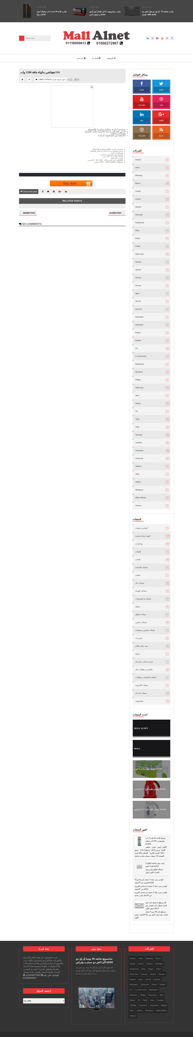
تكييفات (138, 552)
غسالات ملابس (141, 622)
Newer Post (29, 213)
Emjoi (137, 238)
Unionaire (139, 450)
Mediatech (139, 364)
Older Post (115, 213)
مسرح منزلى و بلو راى (144, 662)
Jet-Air (138, 301)
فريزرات (138, 638)
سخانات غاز (139, 583)
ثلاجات (137, 559)
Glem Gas (139, 254)
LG (136, 348)
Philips (138, 380)
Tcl (136, 411)
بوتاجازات (139, 544)
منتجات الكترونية (141, 685)
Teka (137, 427)
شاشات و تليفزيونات (143, 599)
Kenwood (139, 325)
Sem (137, 395)
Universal (139, 458)
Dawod (138, 207)
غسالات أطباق (140, 614)
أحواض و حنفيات (141, 528)
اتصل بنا (95, 58)
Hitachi (48, 79)
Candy (138, 191)
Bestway (138, 175)
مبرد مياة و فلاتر (141, 646)
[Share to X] (73, 79)
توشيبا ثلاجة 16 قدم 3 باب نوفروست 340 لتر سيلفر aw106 (155, 841)
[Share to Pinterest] (78, 79)
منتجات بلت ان (141, 693)
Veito (137, 474)
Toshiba (138, 443)
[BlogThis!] (70, 79)
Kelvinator (139, 317)
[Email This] (68, 79)
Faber (137, 246)
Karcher (138, 309)
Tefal (137, 419)
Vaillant (138, 466)
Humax (138, 285)
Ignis (137, 293)
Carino (138, 199)
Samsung (139, 388)
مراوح (137, 654)
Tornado (138, 435)
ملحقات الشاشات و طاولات (146, 677)
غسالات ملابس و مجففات (145, 630)
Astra (137, 167)
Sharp (137, 403)
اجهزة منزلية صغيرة (58, 79)
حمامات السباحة (141, 567)
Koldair (138, 340)
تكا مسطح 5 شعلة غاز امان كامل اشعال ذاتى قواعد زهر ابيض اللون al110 (156, 906)
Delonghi (139, 215)
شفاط (137, 607)
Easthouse (139, 222)
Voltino (138, 482)
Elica (137, 230)
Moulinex (139, 372)
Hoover (138, 278)
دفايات (137, 575)
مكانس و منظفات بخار (144, 669)
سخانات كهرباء (141, 591)
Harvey (138, 262)
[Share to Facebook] (75, 79)
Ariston (138, 160)
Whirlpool (139, 490)
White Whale (140, 498)
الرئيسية (110, 58)
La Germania (140, 356)
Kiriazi (137, 333)
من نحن (80, 58)
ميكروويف (139, 701)
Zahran (138, 505)
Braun (137, 183)
